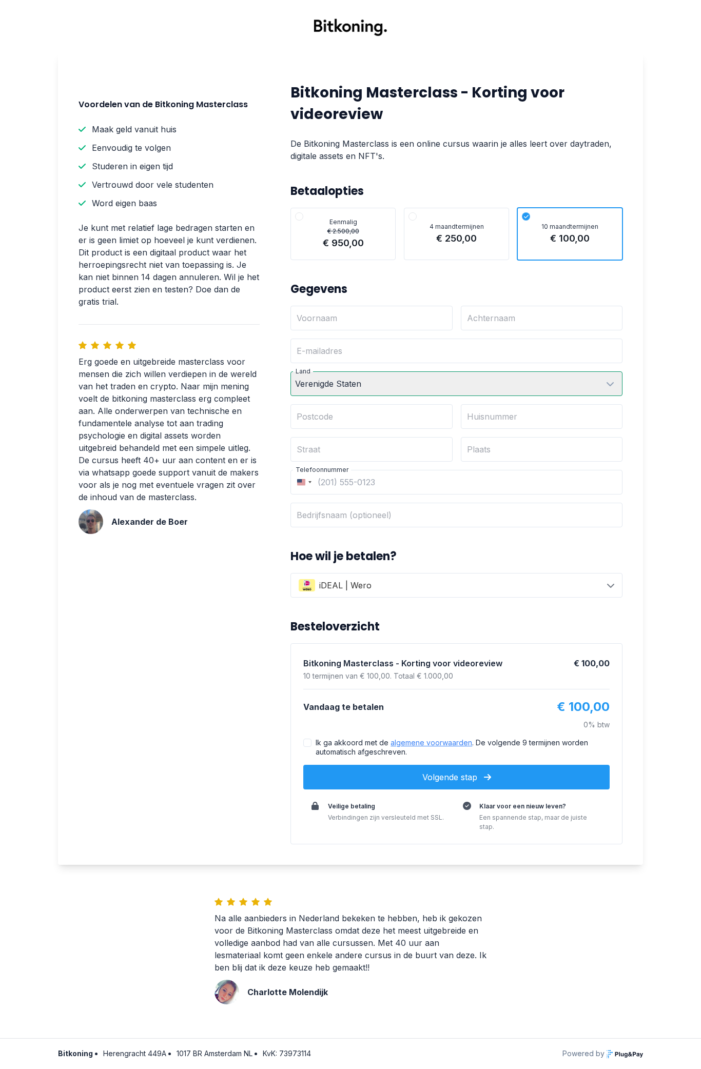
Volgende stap (451, 777)
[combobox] (303, 482)
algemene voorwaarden (431, 742)
